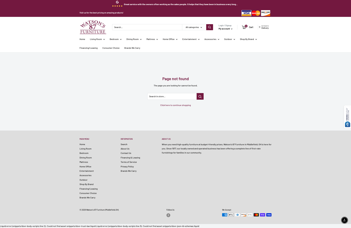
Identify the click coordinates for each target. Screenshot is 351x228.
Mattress (150, 39)
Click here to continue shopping (175, 105)
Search (124, 144)
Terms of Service (129, 162)
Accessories (210, 39)
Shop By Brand (247, 39)
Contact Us (126, 153)
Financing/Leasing (89, 48)
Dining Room (132, 39)
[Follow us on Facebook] (168, 215)
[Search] (209, 27)
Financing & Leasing (130, 157)
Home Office (169, 39)
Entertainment (189, 39)
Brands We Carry (132, 48)
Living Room (96, 39)
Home (82, 39)
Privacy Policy (127, 166)
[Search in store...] (200, 96)
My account (224, 28)
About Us (125, 148)
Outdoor (228, 39)
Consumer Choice (111, 48)
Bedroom (114, 39)
